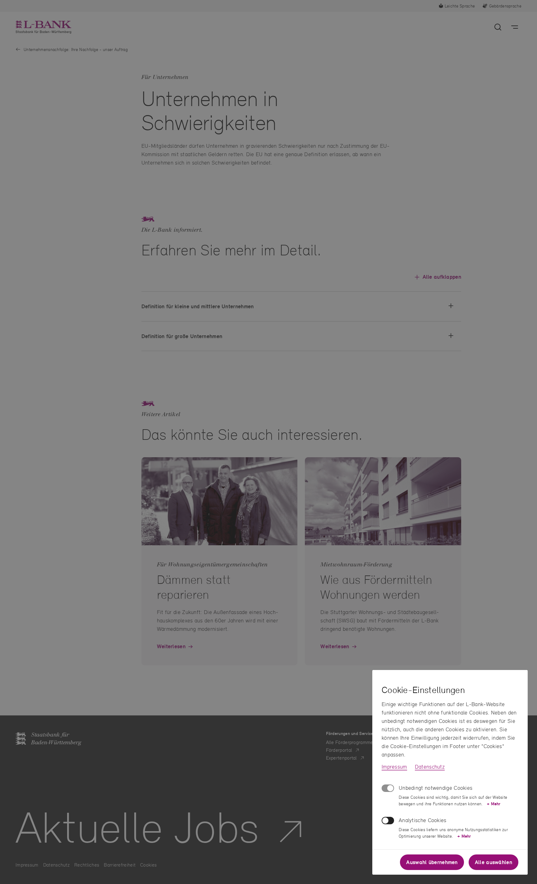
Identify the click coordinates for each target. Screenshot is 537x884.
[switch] (388, 820)
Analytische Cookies (423, 820)
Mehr (493, 804)
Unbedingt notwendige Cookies (435, 787)
